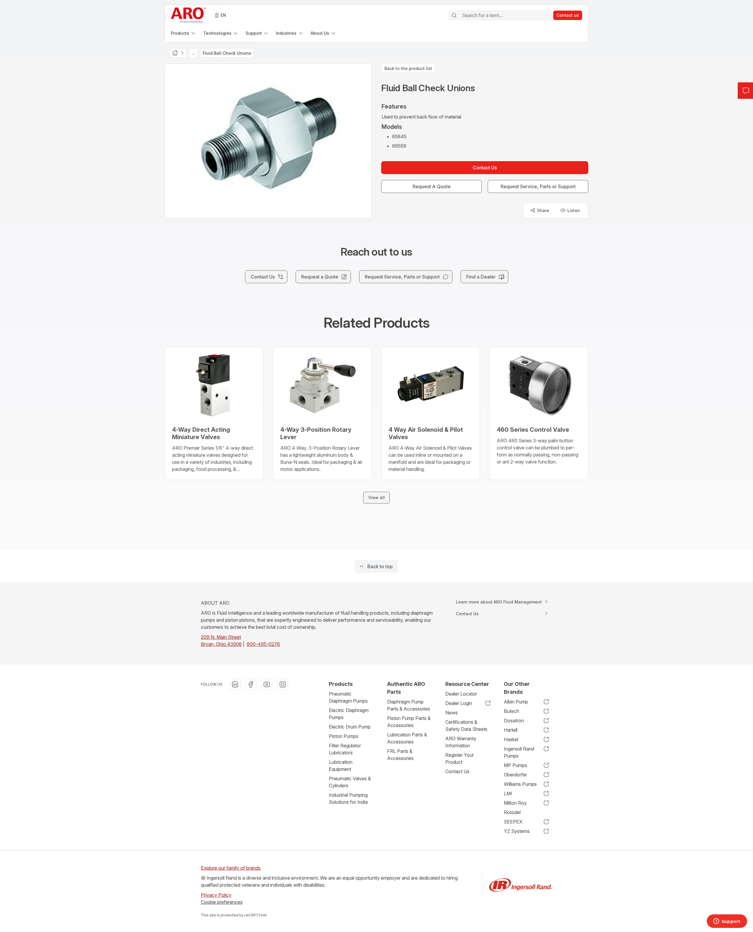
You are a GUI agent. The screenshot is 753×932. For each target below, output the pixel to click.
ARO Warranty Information (460, 742)
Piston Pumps (343, 736)
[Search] (454, 15)
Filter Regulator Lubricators (345, 749)
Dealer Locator (461, 694)
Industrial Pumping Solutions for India (348, 798)
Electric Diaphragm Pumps (349, 713)
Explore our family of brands (231, 868)
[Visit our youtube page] (266, 684)
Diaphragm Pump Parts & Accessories (408, 705)
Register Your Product (459, 758)
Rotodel (512, 812)
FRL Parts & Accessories (400, 754)
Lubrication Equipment (340, 765)
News (451, 713)
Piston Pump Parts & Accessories (409, 721)
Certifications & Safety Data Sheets (466, 725)
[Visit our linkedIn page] (235, 684)
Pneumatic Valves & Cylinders (350, 782)
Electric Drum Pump (350, 727)
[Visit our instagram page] (282, 684)
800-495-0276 (263, 644)
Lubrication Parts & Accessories (407, 738)
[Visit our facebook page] (250, 684)
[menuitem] (183, 33)
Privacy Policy (216, 895)
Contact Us (457, 771)
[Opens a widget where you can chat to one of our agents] (727, 921)
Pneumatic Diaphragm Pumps (348, 697)
